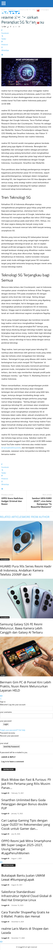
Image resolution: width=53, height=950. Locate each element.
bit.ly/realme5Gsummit (11, 448)
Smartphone (5, 559)
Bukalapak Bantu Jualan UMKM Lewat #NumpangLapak (23, 877)
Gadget (3, 675)
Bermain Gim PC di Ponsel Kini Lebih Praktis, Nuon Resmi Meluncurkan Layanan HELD (25, 686)
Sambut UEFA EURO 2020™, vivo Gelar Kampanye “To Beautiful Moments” (41, 502)
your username (6, 712)
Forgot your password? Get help (12, 730)
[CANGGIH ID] (26, 26)
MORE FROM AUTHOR (36, 517)
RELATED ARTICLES (11, 517)
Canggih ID (5, 793)
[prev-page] (0, 696)
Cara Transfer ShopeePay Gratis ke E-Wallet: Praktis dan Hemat (25, 914)
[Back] (1, 699)
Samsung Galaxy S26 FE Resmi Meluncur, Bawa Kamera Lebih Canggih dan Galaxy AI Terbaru (21, 628)
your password (5, 721)
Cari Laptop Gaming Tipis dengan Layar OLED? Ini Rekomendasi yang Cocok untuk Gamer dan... (25, 824)
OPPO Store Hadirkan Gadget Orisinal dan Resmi (12, 501)
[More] (26, 55)
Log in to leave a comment (12, 762)
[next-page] (1, 696)
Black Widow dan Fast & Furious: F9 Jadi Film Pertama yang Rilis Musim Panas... (26, 783)
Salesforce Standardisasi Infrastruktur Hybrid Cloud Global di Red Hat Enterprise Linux (26, 896)
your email (4, 743)
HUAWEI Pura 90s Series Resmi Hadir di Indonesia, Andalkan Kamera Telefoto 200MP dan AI (26, 570)
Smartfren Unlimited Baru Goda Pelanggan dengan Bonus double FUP (24, 804)
